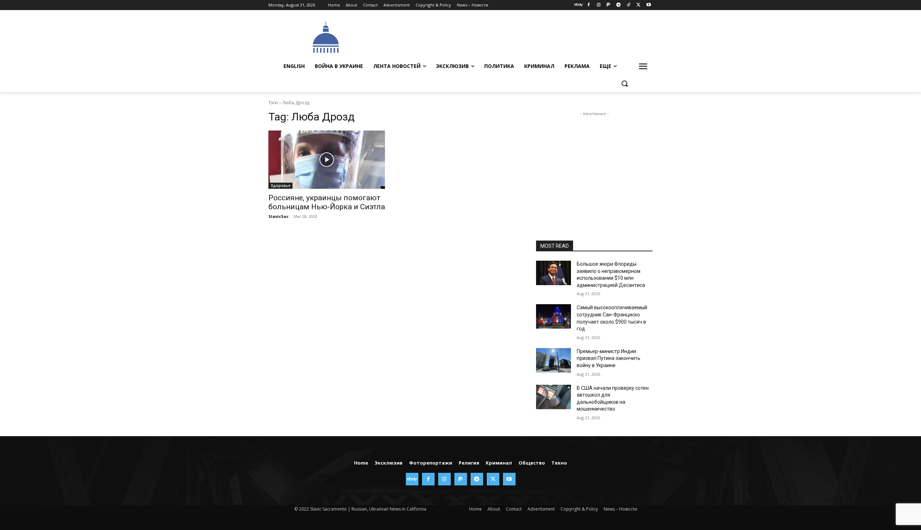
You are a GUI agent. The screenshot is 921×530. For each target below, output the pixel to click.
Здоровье (280, 185)
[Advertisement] (514, 36)
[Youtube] (648, 5)
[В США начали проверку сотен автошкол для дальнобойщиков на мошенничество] (553, 397)
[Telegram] (618, 5)
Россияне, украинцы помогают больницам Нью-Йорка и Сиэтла (326, 202)
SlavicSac (278, 216)
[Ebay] (579, 5)
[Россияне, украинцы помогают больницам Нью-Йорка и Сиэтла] (326, 160)
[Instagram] (598, 5)
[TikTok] (629, 5)
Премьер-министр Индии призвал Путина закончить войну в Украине (608, 358)
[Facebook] (588, 5)
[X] (638, 5)
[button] (624, 83)
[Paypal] (608, 5)
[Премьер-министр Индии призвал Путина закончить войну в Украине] (553, 360)
